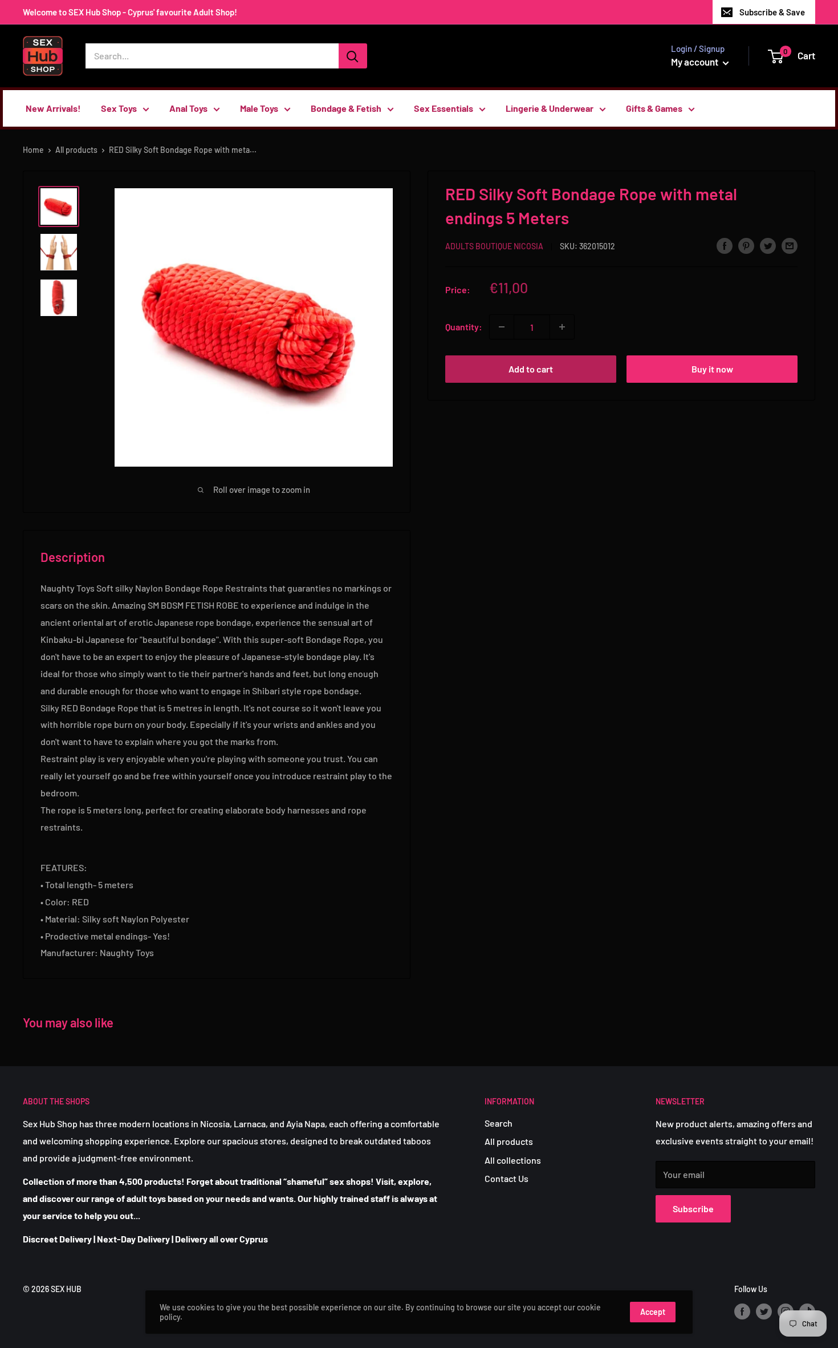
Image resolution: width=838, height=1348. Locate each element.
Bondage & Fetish (346, 108)
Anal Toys (188, 108)
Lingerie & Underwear (549, 108)
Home (33, 150)
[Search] (353, 55)
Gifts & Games (654, 108)
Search (498, 1123)
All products (76, 150)
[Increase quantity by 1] (562, 327)
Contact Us (506, 1178)
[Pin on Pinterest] (746, 245)
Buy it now (712, 368)
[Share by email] (790, 245)
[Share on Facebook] (725, 245)
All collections (513, 1160)
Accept (652, 1312)
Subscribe (693, 1208)
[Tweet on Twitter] (768, 245)
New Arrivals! (53, 108)
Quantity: (463, 326)
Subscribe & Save (772, 12)
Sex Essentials (443, 108)
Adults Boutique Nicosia (494, 246)
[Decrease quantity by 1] (502, 327)
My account (695, 61)
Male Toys (259, 108)
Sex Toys (119, 108)
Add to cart (531, 368)
